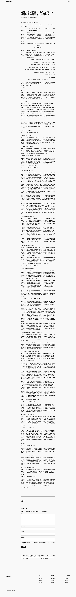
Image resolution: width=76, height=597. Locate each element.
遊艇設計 (41, 293)
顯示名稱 (23, 526)
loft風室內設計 (25, 298)
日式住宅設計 (24, 130)
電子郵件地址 (24, 531)
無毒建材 (53, 449)
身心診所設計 (23, 52)
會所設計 (52, 276)
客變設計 (46, 162)
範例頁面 (68, 2)
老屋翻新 (28, 437)
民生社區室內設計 (45, 294)
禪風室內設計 (31, 304)
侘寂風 (33, 292)
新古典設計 (27, 315)
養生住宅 (48, 72)
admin (31, 17)
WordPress (11, 590)
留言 (22, 513)
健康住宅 (25, 262)
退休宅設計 (47, 382)
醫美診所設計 (50, 52)
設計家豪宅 (27, 30)
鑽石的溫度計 (9, 2)
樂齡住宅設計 (28, 396)
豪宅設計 (34, 245)
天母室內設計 (32, 224)
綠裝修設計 (42, 153)
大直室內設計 (37, 394)
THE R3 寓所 (28, 311)
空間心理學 (52, 206)
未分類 (35, 17)
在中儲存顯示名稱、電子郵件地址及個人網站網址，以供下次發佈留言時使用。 (38, 543)
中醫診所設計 (26, 332)
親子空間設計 (27, 155)
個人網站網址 (23, 537)
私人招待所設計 (41, 311)
